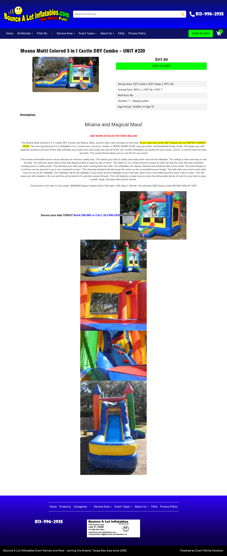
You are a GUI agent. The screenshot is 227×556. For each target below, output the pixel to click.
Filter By (42, 33)
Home (9, 33)
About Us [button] (106, 33)
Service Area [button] (65, 33)
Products (65, 506)
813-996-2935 (49, 522)
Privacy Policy (137, 33)
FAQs (121, 33)
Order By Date (201, 33)
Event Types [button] (87, 33)
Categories (80, 506)
